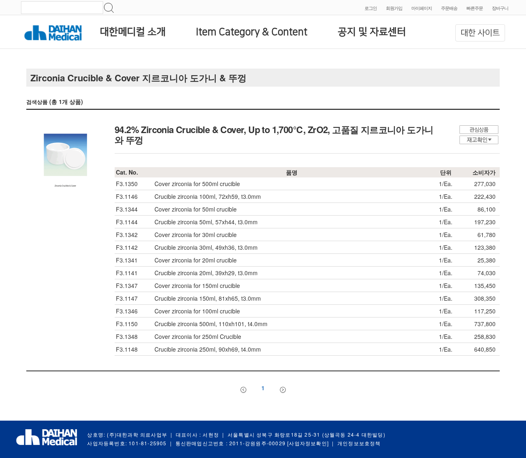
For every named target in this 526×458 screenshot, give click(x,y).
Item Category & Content (251, 32)
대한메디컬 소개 (133, 32)
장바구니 (500, 8)
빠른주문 (474, 8)
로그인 (371, 8)
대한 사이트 (480, 32)
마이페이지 (421, 8)
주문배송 (449, 8)
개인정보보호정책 (359, 443)
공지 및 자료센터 (372, 32)
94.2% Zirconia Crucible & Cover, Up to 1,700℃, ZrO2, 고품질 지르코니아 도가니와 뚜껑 (274, 134)
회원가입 (394, 8)
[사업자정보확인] (308, 443)
